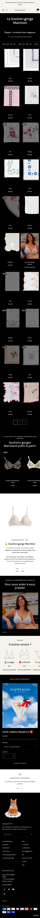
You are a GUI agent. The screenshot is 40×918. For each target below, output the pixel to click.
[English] (34, 915)
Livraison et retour (27, 856)
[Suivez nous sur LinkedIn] (4, 891)
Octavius (29, 409)
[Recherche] (7, 8)
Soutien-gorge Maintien (9, 852)
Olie (30, 372)
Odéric (10, 372)
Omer (10, 409)
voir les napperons (9, 667)
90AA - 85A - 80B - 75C (25, 42)
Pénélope (10, 260)
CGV (23, 862)
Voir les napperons (24, 667)
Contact (24, 859)
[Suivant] (24, 420)
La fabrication (26, 845)
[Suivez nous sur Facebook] (4, 887)
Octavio (29, 299)
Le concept (25, 842)
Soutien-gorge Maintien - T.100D (12, 479)
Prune (29, 113)
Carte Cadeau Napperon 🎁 (17, 729)
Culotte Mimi (6, 845)
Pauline (30, 76)
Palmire (30, 223)
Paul (10, 223)
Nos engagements (27, 849)
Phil (10, 149)
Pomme (10, 113)
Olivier (30, 335)
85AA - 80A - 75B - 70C (9, 42)
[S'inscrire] (31, 832)
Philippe (29, 149)
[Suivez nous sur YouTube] (13, 887)
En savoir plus (31, 2)
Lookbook (5, 842)
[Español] (38, 915)
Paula (10, 186)
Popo (10, 76)
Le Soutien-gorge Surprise (30, 261)
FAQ (23, 852)
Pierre (29, 186)
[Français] (36, 915)
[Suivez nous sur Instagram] (9, 887)
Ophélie (10, 335)
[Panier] (37, 8)
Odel (10, 299)
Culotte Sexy (6, 849)
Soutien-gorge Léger (8, 856)
